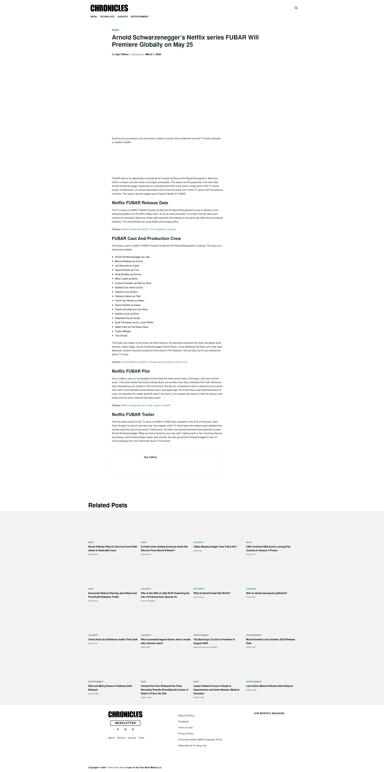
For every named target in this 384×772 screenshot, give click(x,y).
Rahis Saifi (250, 554)
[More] (269, 60)
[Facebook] (241, 60)
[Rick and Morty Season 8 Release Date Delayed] (113, 665)
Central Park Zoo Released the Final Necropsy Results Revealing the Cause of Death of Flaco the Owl (164, 689)
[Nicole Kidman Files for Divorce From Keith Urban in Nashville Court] (113, 526)
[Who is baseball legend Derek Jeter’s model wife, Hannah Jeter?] (165, 619)
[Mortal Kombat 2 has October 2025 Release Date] (271, 619)
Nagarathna (93, 554)
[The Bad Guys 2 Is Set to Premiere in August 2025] (218, 619)
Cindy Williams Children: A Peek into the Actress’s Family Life (154, 362)
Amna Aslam (199, 597)
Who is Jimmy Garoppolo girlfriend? (266, 593)
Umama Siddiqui (148, 600)
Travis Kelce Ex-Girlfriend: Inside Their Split (112, 639)
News (115, 30)
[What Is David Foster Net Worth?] (218, 572)
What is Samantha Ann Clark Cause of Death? (146, 405)
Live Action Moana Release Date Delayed (269, 686)
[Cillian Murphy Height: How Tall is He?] (218, 526)
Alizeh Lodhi (93, 693)
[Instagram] (125, 730)
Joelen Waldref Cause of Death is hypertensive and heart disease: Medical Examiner (216, 689)
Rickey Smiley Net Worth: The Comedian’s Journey (149, 229)
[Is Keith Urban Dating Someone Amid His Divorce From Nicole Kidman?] (165, 526)
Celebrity (199, 542)
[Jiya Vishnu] (125, 465)
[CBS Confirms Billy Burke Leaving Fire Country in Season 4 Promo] (271, 526)
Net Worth (199, 588)
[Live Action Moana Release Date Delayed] (271, 665)
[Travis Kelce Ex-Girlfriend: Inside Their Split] (113, 619)
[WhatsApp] (262, 60)
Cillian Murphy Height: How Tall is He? (215, 546)
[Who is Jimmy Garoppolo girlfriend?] (271, 572)
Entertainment (201, 635)
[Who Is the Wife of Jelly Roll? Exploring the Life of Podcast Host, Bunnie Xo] (165, 572)
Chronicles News (116, 767)
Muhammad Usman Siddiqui (205, 647)
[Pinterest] (255, 60)
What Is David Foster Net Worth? (212, 593)
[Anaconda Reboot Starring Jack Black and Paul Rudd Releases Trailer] (113, 572)
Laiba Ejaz (198, 550)
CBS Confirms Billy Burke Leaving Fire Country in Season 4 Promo (268, 548)
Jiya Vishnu (122, 54)
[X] (248, 60)
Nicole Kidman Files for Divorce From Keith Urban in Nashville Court (112, 548)
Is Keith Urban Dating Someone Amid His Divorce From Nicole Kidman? (164, 548)
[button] (296, 7)
